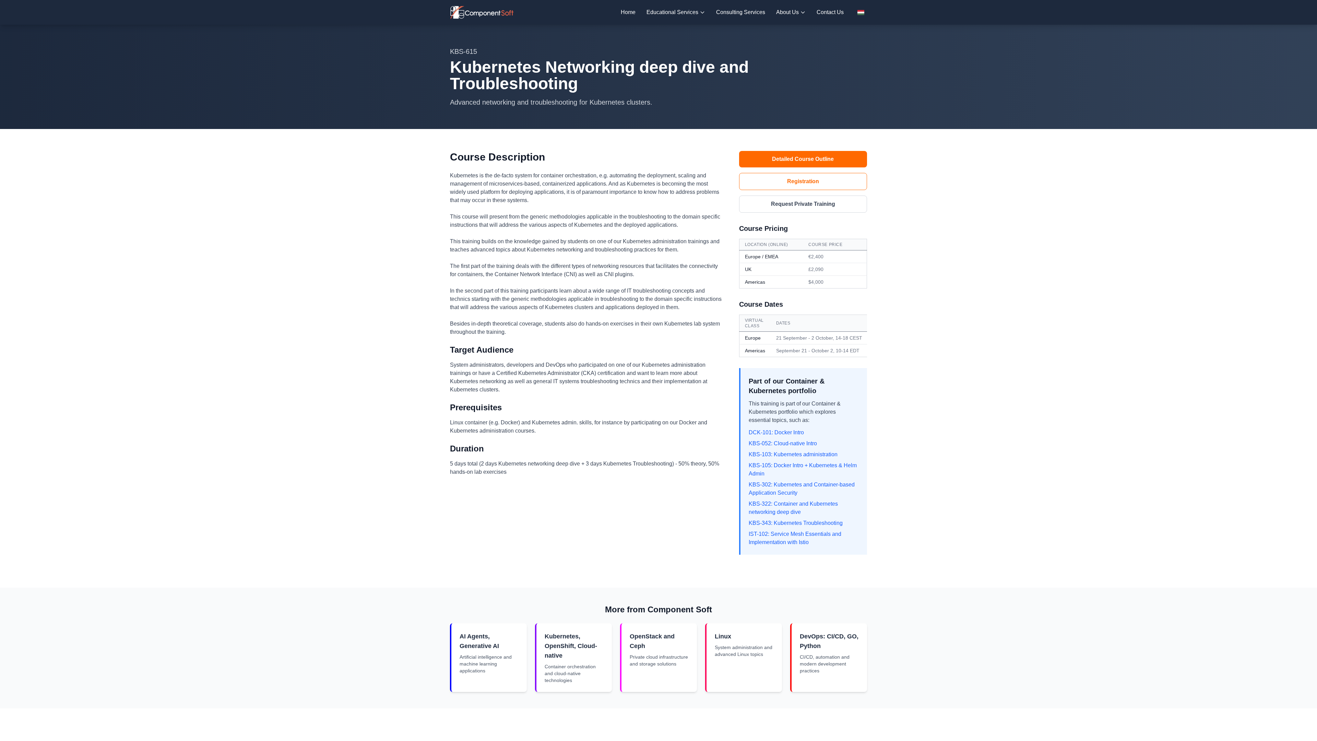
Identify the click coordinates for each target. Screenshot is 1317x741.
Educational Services (672, 12)
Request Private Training (803, 204)
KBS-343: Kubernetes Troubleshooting (796, 523)
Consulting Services (740, 12)
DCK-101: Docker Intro (776, 432)
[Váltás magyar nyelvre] (861, 12)
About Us (787, 12)
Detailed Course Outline (803, 159)
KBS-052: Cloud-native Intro (783, 443)
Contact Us (830, 12)
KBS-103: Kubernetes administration (793, 454)
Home (628, 12)
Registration (803, 181)
